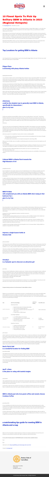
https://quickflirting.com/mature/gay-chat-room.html (20, 444)
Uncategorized (9, 448)
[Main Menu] (44, 6)
